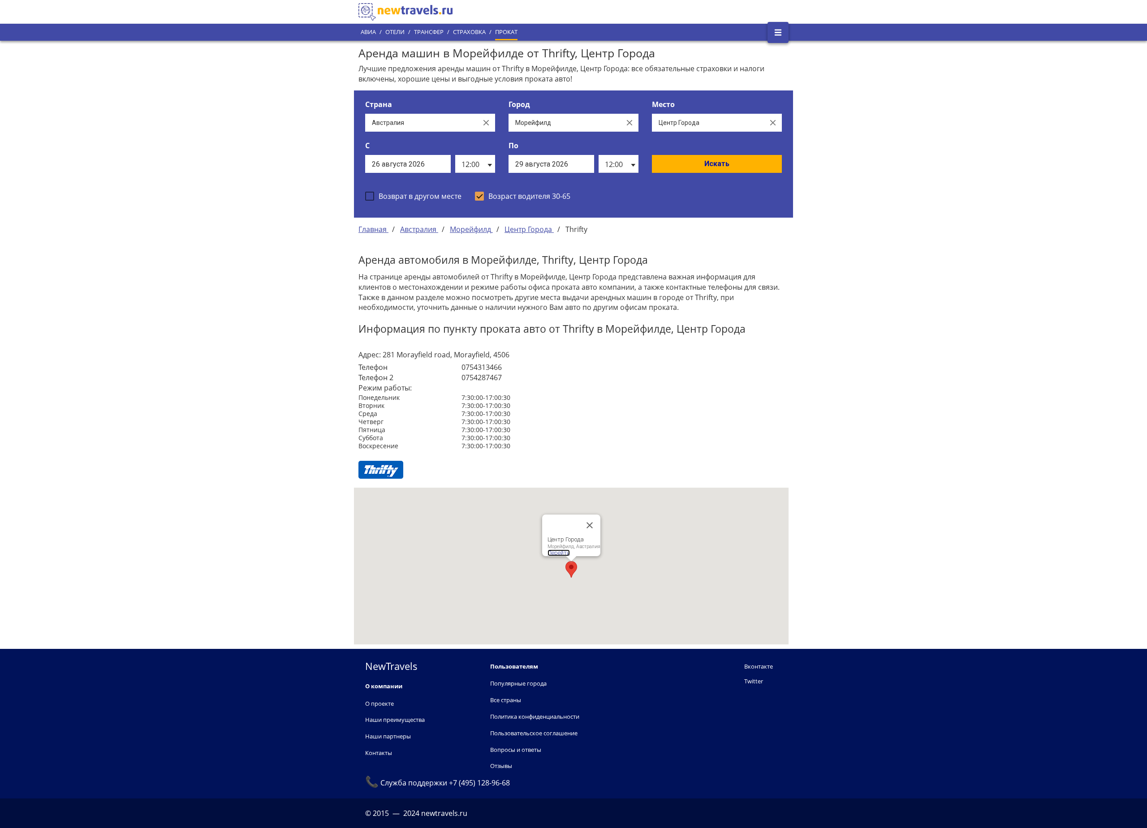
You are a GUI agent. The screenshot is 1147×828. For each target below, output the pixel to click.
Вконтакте (758, 666)
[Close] (589, 525)
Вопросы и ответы (515, 750)
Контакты (378, 753)
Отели (395, 32)
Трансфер (429, 32)
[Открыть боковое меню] (778, 32)
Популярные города (518, 683)
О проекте (379, 703)
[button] (571, 569)
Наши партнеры (388, 736)
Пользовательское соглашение (534, 733)
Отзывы (501, 766)
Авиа (368, 32)
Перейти (559, 552)
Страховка (469, 32)
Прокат (506, 32)
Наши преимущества (395, 720)
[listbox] (475, 164)
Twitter (753, 681)
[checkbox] (413, 196)
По (513, 145)
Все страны (505, 700)
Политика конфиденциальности (534, 716)
